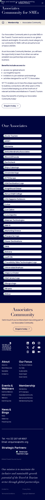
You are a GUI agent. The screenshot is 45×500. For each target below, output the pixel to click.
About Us (4, 365)
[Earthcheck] (9, 162)
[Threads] (29, 352)
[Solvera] (7, 251)
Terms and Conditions (8, 494)
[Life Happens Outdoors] (14, 199)
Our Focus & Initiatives (25, 365)
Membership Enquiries (26, 401)
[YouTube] (40, 347)
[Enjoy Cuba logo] (11, 167)
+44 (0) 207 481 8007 (16, 438)
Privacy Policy (26, 489)
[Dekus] (6, 294)
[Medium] (40, 352)
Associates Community (26, 395)
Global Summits (6, 395)
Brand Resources (7, 368)
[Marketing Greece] (12, 230)
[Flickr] (35, 352)
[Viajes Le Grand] (10, 273)
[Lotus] (6, 204)
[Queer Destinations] (12, 241)
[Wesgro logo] (9, 283)
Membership (23, 389)
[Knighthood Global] (12, 188)
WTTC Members (24, 392)
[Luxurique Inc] (10, 215)
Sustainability (23, 371)
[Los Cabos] (8, 209)
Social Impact (23, 374)
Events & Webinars (7, 392)
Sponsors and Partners (26, 398)
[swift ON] (7, 257)
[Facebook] (35, 343)
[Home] (3, 22)
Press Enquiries (6, 422)
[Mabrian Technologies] (13, 220)
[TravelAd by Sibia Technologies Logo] (20, 262)
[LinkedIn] (29, 343)
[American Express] (22, 453)
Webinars (4, 398)
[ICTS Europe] (9, 178)
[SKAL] (6, 246)
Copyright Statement (28, 494)
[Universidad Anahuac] (13, 267)
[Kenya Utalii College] (12, 193)
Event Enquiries (6, 401)
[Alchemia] (8, 146)
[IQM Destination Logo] (13, 183)
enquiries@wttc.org (18, 441)
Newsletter (5, 371)
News (3, 416)
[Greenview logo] (11, 172)
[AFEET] (6, 141)
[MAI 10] (6, 225)
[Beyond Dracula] (11, 157)
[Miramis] (7, 288)
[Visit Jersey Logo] (11, 278)
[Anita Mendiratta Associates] (16, 151)
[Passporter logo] (11, 236)
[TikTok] (35, 347)
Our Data (21, 368)
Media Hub (5, 419)
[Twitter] (29, 347)
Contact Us (5, 374)
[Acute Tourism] (10, 136)
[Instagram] (40, 343)
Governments (23, 377)
